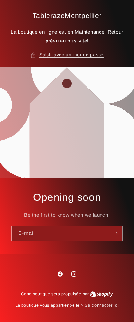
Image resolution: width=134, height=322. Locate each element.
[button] (67, 55)
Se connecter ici (102, 305)
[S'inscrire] (115, 233)
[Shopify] (101, 294)
